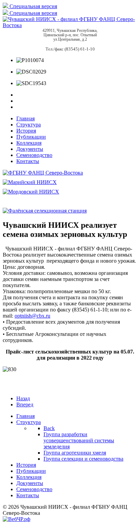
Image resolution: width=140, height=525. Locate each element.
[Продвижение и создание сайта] (16, 519)
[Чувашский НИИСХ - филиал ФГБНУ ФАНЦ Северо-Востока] (70, 25)
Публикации (31, 137)
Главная (25, 118)
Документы (29, 149)
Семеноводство (34, 155)
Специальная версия (32, 6)
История (26, 131)
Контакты (27, 161)
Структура (28, 124)
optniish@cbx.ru (32, 316)
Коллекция (28, 143)
